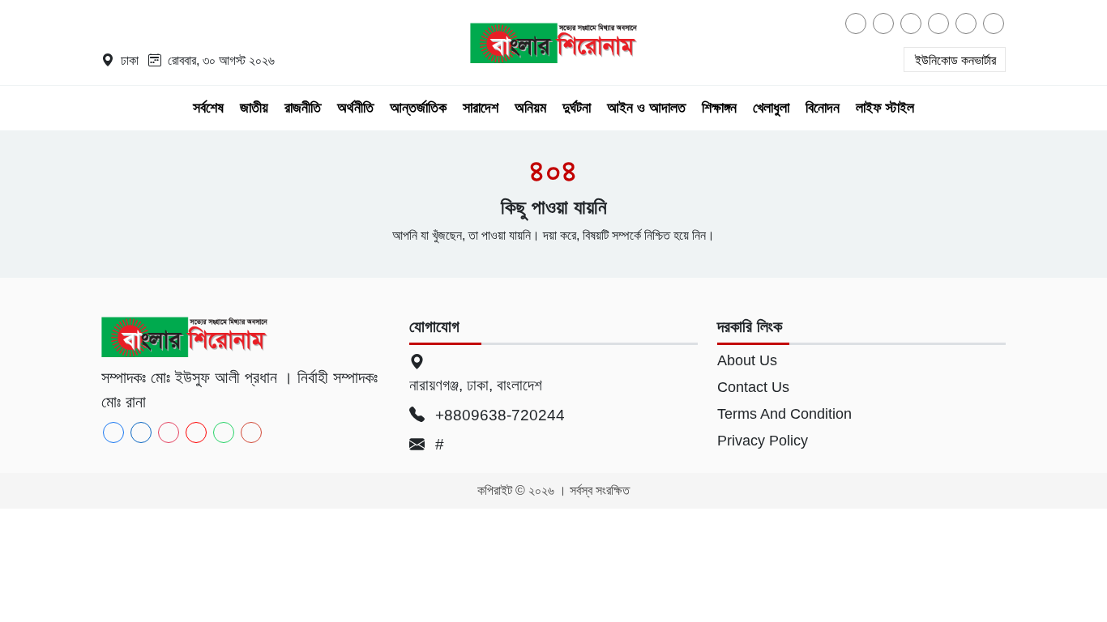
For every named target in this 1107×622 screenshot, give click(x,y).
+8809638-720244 (498, 415)
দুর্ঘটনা (576, 108)
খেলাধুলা (771, 108)
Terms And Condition (784, 414)
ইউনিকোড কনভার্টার (955, 60)
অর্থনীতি (355, 108)
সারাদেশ (480, 108)
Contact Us (753, 387)
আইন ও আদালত (646, 108)
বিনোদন (823, 108)
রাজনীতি (302, 108)
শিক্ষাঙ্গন (719, 108)
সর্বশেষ (208, 108)
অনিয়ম (530, 108)
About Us (747, 360)
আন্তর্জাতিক (418, 108)
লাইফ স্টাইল (885, 108)
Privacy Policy (762, 440)
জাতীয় (254, 108)
